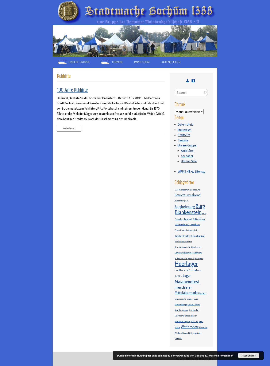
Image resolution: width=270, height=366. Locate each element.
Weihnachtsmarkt (182, 333)
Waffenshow (189, 326)
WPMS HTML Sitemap (191, 171)
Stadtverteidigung (182, 321)
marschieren (183, 287)
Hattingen (198, 258)
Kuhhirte (178, 276)
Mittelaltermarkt (186, 292)
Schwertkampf (181, 304)
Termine (183, 140)
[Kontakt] (187, 80)
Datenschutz (171, 62)
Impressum (142, 62)
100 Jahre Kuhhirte (72, 89)
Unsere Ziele (189, 161)
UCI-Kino (194, 321)
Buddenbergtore (181, 200)
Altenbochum (184, 189)
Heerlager (186, 263)
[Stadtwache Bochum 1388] (135, 2)
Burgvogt (188, 219)
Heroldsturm (180, 270)
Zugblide (178, 338)
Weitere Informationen (221, 355)
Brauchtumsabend (188, 195)
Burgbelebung (185, 206)
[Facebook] (193, 80)
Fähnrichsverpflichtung (195, 236)
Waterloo (203, 327)
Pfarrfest (202, 293)
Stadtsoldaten (191, 315)
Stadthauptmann (181, 310)
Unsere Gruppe (187, 145)
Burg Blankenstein (190, 209)
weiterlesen (69, 128)
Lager (187, 275)
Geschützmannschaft (183, 247)
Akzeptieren (249, 355)
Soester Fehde (194, 304)
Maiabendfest (187, 281)
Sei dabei (187, 156)
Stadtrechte (180, 315)
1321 (176, 189)
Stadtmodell (194, 310)
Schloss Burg (192, 299)
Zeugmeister (195, 333)
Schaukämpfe (180, 299)
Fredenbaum (194, 224)
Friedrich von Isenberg (184, 230)
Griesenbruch (187, 252)
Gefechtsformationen (183, 241)
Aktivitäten (187, 151)
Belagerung (195, 189)
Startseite (184, 135)
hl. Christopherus (193, 270)
